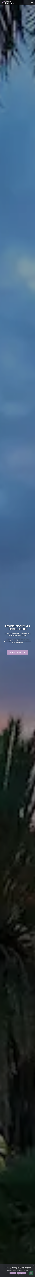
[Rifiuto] (33, 1265)
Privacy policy (21, 1273)
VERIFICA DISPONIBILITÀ (17, 652)
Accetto (12, 1273)
